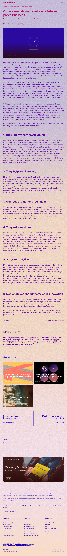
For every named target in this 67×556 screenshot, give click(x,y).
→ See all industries (50, 533)
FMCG (46, 526)
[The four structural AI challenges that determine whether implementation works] (18, 373)
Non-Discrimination (52, 549)
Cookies (59, 549)
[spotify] (60, 551)
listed (29, 299)
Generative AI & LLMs (8, 522)
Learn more (8, 478)
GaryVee (15, 86)
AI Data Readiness (7, 530)
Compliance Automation (8, 535)
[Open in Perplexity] (18, 24)
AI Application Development (30, 533)
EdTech (47, 530)
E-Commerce (27, 530)
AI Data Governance (7, 531)
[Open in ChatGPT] (21, 24)
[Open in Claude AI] (23, 24)
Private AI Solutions (7, 528)
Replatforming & (7, 533)
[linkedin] (53, 551)
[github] (58, 551)
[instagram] (55, 551)
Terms (38, 549)
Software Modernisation (29, 531)
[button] (59, 2)
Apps (4, 524)
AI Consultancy (27, 524)
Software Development (29, 528)
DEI (46, 549)
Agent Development (34, 535)
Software (9, 524)
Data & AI (26, 522)
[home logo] (18, 545)
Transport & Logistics (50, 522)
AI (63, 549)
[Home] (9, 3)
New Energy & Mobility (50, 528)
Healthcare (47, 524)
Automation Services (29, 526)
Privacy (42, 549)
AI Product (26, 535)
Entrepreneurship (7, 443)
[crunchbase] (63, 551)
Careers (33, 549)
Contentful (5, 526)
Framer (10, 526)
